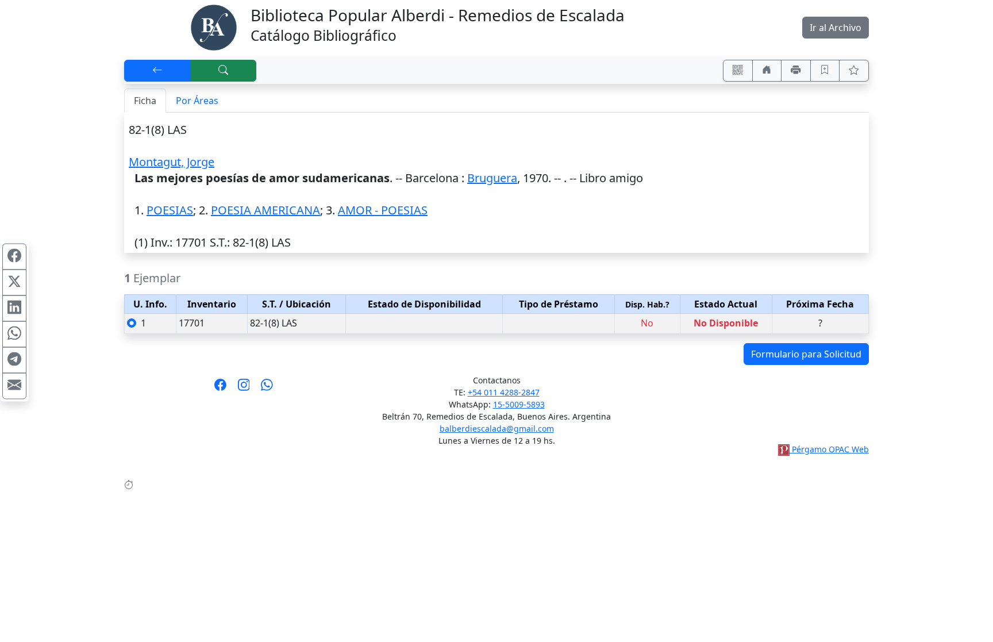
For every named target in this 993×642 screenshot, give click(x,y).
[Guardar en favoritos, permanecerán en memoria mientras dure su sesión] (825, 71)
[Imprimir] (796, 71)
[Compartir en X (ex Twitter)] (14, 282)
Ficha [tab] (145, 100)
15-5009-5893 (519, 404)
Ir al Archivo (835, 27)
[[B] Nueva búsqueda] (223, 71)
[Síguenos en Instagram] (244, 388)
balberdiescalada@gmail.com (497, 428)
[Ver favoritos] (854, 71)
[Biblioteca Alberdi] (214, 26)
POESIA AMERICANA (265, 210)
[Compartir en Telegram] (14, 360)
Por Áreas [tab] (197, 100)
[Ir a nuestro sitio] (767, 71)
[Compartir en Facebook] (14, 256)
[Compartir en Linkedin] (14, 308)
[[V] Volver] (157, 71)
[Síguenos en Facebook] (220, 388)
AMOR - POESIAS (383, 210)
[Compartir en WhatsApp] (14, 334)
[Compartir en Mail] (14, 385)
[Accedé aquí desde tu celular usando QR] (738, 71)
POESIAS (170, 210)
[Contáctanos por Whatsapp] (267, 388)
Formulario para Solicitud (806, 354)
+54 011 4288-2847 (504, 392)
